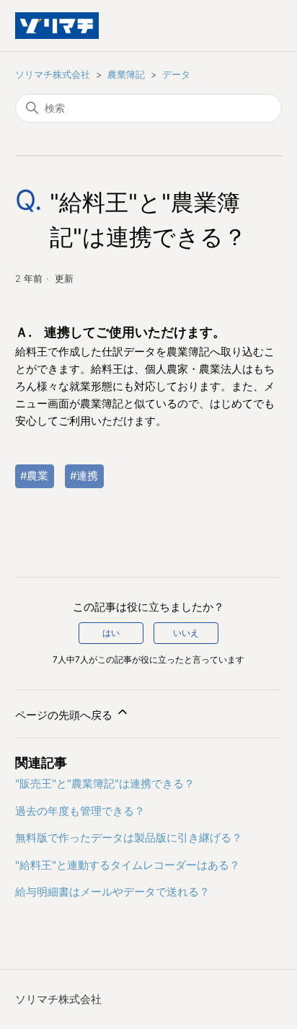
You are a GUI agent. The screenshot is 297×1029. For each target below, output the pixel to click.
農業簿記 (126, 74)
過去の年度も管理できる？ (80, 811)
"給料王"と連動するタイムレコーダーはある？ (127, 865)
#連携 (84, 475)
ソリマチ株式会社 (52, 74)
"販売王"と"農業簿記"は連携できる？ (105, 783)
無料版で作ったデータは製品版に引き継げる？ (128, 837)
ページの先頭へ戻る (65, 715)
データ (176, 74)
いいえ (186, 632)
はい (111, 632)
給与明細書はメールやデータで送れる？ (112, 891)
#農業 (34, 475)
